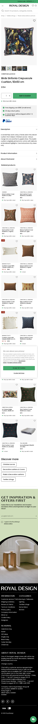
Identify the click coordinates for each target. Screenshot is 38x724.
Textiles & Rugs (24, 604)
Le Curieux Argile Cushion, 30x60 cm (8, 410)
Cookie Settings (19, 373)
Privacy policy (6, 609)
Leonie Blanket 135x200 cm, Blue (27, 446)
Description (5, 129)
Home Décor (23, 607)
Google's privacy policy (14, 362)
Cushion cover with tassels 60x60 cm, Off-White (9, 338)
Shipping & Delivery (7, 602)
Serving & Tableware (26, 599)
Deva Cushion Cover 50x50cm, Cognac (26, 266)
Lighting (21, 602)
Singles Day (5, 637)
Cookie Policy (5, 617)
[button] (33, 6)
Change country (7, 664)
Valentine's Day (6, 629)
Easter (3, 631)
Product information (9, 153)
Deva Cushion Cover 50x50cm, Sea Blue (26, 338)
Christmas (4, 644)
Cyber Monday (6, 642)
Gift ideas (4, 634)
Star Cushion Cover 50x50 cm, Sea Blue (8, 446)
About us (4, 615)
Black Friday (5, 639)
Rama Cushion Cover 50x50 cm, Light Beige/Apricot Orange (26, 230)
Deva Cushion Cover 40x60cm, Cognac (8, 302)
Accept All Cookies (19, 368)
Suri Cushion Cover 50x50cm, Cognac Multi (8, 230)
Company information (9, 612)
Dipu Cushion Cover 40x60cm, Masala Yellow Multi (26, 302)
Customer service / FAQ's (10, 599)
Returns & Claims (7, 604)
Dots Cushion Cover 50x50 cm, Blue (8, 194)
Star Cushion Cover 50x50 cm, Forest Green (26, 410)
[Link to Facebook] (7, 701)
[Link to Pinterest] (2, 701)
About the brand (7, 159)
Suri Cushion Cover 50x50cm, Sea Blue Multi (26, 194)
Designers (4, 620)
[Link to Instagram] (12, 701)
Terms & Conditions (8, 607)
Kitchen (21, 609)
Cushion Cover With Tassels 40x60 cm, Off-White (8, 266)
